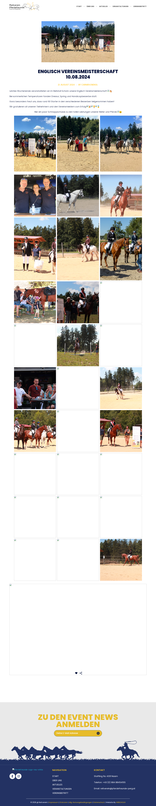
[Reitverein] (24, 6)
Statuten (63, 802)
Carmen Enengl (89, 84)
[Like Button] (76, 673)
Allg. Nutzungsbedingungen (80, 802)
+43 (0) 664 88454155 (114, 782)
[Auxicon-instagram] (18, 776)
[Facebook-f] (12, 776)
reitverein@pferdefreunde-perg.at (117, 788)
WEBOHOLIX (121, 802)
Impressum (53, 802)
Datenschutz (99, 802)
